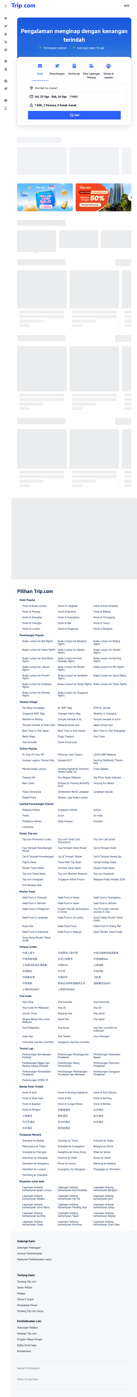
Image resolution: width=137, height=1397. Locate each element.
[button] (6, 6)
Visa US (62, 961)
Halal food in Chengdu (34, 851)
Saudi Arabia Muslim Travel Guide (108, 872)
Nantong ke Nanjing (104, 1117)
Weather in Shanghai (104, 667)
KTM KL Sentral (101, 661)
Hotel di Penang (31, 565)
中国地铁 (27, 936)
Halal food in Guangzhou (107, 851)
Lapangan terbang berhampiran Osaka (32, 1176)
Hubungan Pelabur (27, 1281)
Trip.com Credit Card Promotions (69, 794)
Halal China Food (67, 879)
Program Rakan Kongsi (29, 1292)
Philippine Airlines (32, 774)
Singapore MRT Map (33, 667)
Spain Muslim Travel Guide (107, 885)
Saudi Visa (63, 972)
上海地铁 (98, 918)
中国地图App (100, 912)
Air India (97, 769)
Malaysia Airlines (31, 763)
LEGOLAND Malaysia (104, 708)
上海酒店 (27, 1069)
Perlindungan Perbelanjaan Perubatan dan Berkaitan (72, 1026)
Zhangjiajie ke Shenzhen (106, 1122)
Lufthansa (27, 780)
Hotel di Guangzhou (69, 570)
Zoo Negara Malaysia (69, 731)
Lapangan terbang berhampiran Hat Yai (69, 1151)
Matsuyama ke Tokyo (34, 1099)
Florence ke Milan (67, 1111)
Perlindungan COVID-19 (35, 1033)
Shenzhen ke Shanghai (35, 1111)
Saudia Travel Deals (104, 821)
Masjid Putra (29, 751)
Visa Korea (63, 981)
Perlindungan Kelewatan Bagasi (106, 1009)
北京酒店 (98, 1075)
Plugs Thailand (66, 690)
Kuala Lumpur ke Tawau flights (75, 637)
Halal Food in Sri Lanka (70, 871)
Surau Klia (27, 879)
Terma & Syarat (25, 1252)
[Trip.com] (23, 6)
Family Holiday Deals (104, 815)
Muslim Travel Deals (33, 821)
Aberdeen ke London (34, 1122)
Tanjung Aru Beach (103, 736)
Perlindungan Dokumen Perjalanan (106, 1018)
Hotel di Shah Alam (33, 1051)
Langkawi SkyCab (103, 745)
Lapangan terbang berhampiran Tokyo (104, 1159)
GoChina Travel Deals (69, 821)
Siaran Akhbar (24, 1241)
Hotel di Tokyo (101, 576)
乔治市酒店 (64, 1075)
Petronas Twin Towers (70, 708)
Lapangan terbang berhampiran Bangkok (105, 1142)
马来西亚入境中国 (68, 906)
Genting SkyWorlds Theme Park (108, 715)
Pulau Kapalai (100, 722)
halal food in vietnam (105, 856)
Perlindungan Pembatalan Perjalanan (36, 1026)
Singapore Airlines (67, 763)
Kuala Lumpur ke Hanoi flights (38, 603)
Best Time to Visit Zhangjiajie (109, 684)
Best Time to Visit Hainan (72, 684)
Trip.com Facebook (103, 827)
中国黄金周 (28, 930)
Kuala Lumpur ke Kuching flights (107, 613)
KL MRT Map (65, 661)
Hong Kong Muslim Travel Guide (36, 892)
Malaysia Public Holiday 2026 (109, 833)
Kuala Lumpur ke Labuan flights (36, 622)
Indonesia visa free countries (38, 995)
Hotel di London (31, 582)
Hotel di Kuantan (31, 1057)
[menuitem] (5, 18)
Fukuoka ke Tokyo (68, 1094)
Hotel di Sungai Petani (70, 1057)
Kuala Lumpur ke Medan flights (71, 622)
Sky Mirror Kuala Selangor (107, 731)
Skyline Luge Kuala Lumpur (73, 751)
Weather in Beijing (32, 672)
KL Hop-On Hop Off (33, 708)
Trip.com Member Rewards (72, 827)
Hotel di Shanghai (32, 570)
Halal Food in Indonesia (35, 885)
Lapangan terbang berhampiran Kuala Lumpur (37, 1142)
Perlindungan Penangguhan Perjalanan (73, 1009)
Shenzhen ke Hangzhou (35, 1117)
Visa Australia (29, 695)
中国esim (63, 918)
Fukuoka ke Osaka (103, 1094)
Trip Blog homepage (33, 661)
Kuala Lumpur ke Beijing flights (106, 596)
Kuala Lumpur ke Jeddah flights (106, 605)
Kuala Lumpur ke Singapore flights (73, 647)
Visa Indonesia (101, 955)
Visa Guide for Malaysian (35, 961)
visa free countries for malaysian (105, 983)
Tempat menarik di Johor (107, 672)
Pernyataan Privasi (27, 1258)
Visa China (99, 690)
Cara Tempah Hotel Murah (72, 801)
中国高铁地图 (29, 912)
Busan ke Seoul (102, 1111)
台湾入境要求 (65, 912)
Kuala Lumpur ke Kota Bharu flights (38, 613)
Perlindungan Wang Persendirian (68, 1018)
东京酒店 (27, 1081)
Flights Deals (29, 815)
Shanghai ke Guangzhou (71, 1099)
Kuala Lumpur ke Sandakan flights (73, 630)
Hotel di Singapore (68, 582)
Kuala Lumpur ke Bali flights (37, 594)
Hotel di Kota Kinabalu (105, 559)
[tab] (40, 70)
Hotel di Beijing (101, 565)
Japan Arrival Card (103, 678)
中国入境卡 (28, 906)
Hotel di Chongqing (104, 570)
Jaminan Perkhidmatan (29, 1207)
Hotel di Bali (64, 576)
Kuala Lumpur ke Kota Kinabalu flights (70, 613)
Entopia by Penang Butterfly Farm (73, 738)
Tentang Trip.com (26, 1235)
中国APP (63, 930)
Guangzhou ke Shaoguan (71, 1122)
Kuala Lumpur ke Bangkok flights (72, 596)
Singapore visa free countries (74, 995)
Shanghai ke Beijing (33, 1094)
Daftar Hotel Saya (26, 1298)
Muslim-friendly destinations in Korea (73, 864)
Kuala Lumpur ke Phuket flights (35, 630)
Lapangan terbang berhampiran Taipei (68, 1168)
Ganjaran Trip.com (27, 1287)
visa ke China (29, 967)
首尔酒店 (98, 1069)
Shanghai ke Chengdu (34, 1105)
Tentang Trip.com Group (30, 1264)
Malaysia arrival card (68, 678)
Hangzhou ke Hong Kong (72, 1105)
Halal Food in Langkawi (35, 871)
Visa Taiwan (64, 989)
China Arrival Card (67, 695)
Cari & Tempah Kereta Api (107, 810)
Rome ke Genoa (67, 1117)
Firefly (25, 769)
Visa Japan (99, 972)
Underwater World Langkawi (73, 745)
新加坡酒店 (64, 1081)
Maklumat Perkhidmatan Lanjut (34, 1212)
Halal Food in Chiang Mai (107, 879)
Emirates (98, 774)
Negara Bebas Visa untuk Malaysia (36, 974)
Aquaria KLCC (65, 713)
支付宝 (61, 924)
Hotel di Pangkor (31, 1063)
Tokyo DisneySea (31, 745)
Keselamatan (24, 1304)
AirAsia (97, 763)
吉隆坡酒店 (64, 1063)
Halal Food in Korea (68, 851)
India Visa (27, 989)
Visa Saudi (99, 967)
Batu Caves (28, 736)
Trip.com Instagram (32, 833)
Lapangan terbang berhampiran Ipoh (103, 1151)
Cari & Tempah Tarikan (70, 810)
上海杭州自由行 (31, 942)
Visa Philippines (30, 981)
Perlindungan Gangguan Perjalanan (106, 1026)
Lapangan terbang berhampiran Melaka (33, 1151)
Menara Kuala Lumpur (34, 722)
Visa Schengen (101, 989)
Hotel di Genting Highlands (73, 1046)
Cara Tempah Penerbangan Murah (37, 803)
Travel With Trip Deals (69, 815)
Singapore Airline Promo (71, 833)
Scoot (61, 769)
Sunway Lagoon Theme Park (38, 713)
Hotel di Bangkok (103, 582)
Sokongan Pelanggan (29, 1201)
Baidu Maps (28, 690)
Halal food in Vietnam (34, 856)
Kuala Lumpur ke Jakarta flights (71, 605)
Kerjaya (21, 1246)
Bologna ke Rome (103, 1099)
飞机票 (97, 930)
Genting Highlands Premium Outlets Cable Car (73, 724)
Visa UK (97, 961)
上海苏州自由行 (66, 942)
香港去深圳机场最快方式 (71, 936)
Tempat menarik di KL (70, 672)
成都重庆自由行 (102, 936)
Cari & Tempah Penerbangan (38, 810)
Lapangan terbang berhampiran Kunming (70, 1176)
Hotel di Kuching (67, 565)
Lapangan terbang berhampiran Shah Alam (106, 1176)
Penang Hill (28, 731)
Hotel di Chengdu (32, 576)
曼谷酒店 (63, 1069)
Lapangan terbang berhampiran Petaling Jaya (72, 1159)
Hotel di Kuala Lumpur (34, 559)
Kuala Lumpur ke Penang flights (36, 647)
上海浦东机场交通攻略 (34, 918)
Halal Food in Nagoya (69, 885)
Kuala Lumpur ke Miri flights (108, 620)
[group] (53, 48)
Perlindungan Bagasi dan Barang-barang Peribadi (36, 1018)
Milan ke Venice (102, 1105)
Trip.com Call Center (104, 792)
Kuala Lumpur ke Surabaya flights (36, 639)
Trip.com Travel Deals (33, 827)
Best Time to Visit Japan (35, 684)
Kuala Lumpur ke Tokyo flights (110, 637)
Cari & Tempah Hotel (104, 801)
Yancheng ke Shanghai (34, 1128)
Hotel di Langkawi (68, 559)
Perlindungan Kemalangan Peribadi (36, 1009)
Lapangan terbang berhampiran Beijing (104, 1168)
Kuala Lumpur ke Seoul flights (109, 629)
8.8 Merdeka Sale (32, 838)
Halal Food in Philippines (35, 862)
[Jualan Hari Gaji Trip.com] (45, 151)
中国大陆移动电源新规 (105, 906)
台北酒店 (98, 1063)
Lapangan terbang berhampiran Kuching (33, 1168)
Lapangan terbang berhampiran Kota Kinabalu (72, 1142)
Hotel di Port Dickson (105, 1046)
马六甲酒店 (28, 1075)
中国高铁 (98, 924)
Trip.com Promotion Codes (36, 792)
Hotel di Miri (64, 1051)
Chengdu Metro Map (69, 667)
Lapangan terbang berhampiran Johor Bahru (36, 1159)
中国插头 (27, 924)
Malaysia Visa (65, 967)
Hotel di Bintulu (102, 1057)
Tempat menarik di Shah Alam (38, 678)
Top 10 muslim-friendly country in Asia (106, 864)
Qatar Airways (65, 774)
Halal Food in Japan (68, 856)
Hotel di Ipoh (29, 1046)
